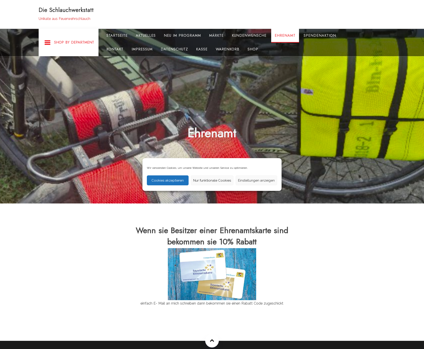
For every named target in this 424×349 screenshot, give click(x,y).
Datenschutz (174, 49)
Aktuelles (146, 35)
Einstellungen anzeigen (256, 180)
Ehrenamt (285, 35)
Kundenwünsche (249, 35)
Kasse (202, 49)
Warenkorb (227, 49)
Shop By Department (74, 42)
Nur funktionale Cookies (212, 180)
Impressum (142, 49)
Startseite (117, 35)
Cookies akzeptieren (167, 180)
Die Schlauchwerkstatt (66, 10)
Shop (253, 49)
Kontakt (114, 49)
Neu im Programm (182, 35)
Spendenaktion (320, 35)
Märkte (216, 35)
